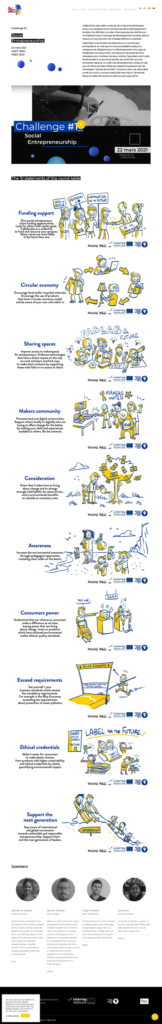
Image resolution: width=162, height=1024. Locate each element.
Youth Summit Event (97, 9)
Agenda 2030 (115, 9)
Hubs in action (130, 9)
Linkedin (50, 971)
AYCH (82, 9)
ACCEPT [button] (25, 1016)
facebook (121, 938)
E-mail (13, 961)
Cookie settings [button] (12, 1015)
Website (85, 945)
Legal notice (51, 1020)
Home (75, 9)
